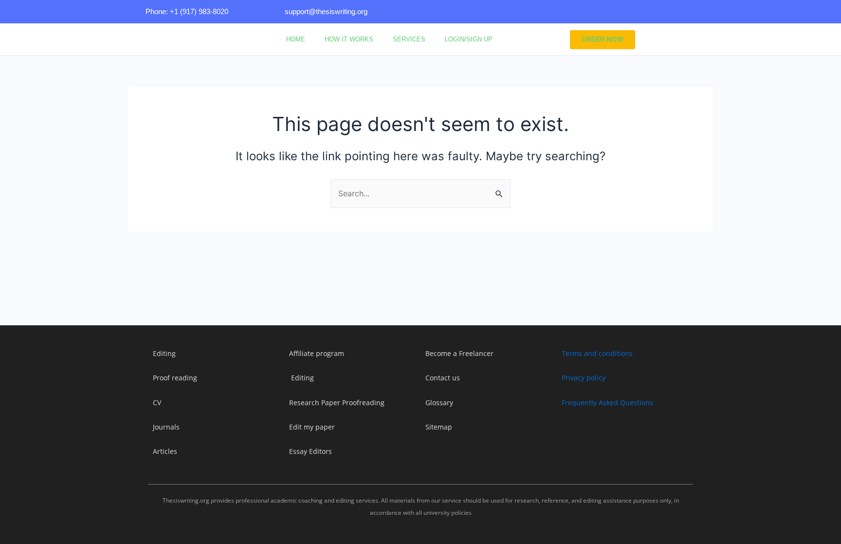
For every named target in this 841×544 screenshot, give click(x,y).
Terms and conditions (597, 353)
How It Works (349, 39)
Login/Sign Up (469, 39)
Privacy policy (583, 377)
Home (295, 39)
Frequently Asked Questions (607, 402)
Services (409, 39)
